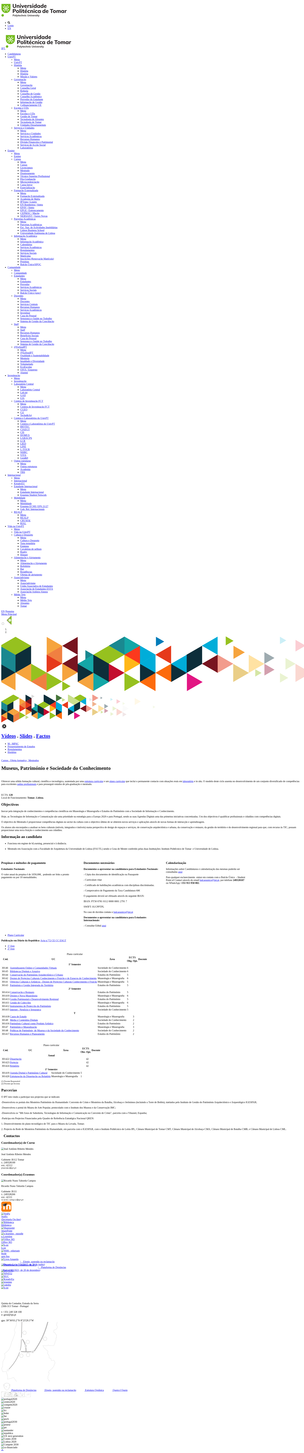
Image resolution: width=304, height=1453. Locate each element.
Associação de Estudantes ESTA (36, 589)
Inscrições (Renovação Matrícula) (37, 258)
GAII (23, 395)
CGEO (23, 409)
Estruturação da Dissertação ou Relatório (30, 1076)
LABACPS (26, 438)
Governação (20, 79)
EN (9, 28)
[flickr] (28, 1396)
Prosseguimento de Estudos (21, 746)
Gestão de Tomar (28, 116)
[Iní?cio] (34, 17)
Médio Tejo (19, 594)
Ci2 (22, 412)
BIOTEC (25, 426)
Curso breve (26, 184)
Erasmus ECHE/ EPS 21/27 (34, 506)
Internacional (14, 475)
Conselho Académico (31, 96)
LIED (23, 443)
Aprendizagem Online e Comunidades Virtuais (33, 968)
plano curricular (117, 781)
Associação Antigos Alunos (34, 591)
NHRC (24, 452)
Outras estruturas (22, 460)
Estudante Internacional (25, 486)
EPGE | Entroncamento (32, 210)
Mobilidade (19, 497)
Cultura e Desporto (23, 534)
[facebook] (4, 1396)
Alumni (24, 372)
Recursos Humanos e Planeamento (27, 1034)
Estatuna (24, 546)
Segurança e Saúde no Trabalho (36, 318)
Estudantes (19, 275)
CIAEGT (25, 429)
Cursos (17, 159)
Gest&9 (24, 458)
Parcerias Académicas (25, 219)
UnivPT (12, 56)
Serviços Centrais (29, 304)
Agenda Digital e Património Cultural (28, 1072)
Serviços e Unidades (24, 127)
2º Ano (11, 948)
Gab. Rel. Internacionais (32, 509)
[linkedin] (22, 1396)
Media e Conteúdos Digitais (24, 1020)
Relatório (14, 1066)
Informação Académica (25, 236)
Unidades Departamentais (33, 125)
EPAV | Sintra (27, 207)
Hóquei (24, 554)
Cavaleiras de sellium (30, 549)
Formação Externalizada (26, 190)
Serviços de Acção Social (33, 145)
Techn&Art (26, 415)
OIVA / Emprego (28, 369)
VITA (23, 455)
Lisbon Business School (32, 230)
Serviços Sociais (28, 253)
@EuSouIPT (20, 347)
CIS (22, 432)
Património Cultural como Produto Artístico (31, 1023)
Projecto (14, 1062)
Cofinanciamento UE (30, 105)
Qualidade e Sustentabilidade (34, 355)
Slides (26, 736)
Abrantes (24, 603)
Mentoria (24, 358)
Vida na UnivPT (16, 526)
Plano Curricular (16, 935)
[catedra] (6, 1285)
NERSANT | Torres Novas (34, 216)
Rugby (23, 552)
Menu (17, 59)
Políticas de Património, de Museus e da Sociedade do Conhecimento (44, 1030)
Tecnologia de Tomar (30, 122)
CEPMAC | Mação (29, 213)
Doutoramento (27, 173)
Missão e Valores (28, 76)
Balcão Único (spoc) (30, 293)
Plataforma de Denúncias (23, 1390)
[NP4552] (6, 1273)
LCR (22, 441)
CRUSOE (25, 520)
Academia (25, 469)
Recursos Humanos (30, 139)
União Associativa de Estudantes (36, 586)
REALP (18, 512)
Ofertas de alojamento (31, 574)
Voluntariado (26, 364)
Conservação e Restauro (22, 992)
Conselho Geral (28, 88)
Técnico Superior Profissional (35, 176)
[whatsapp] (34, 1396)
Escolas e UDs (21, 108)
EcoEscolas (26, 367)
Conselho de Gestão (30, 93)
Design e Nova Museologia (23, 995)
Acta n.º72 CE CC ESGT (53, 940)
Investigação (14, 375)
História (18, 65)
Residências (26, 571)
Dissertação (16, 1059)
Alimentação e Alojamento (27, 557)
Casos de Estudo (18, 1016)
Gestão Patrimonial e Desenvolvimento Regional (34, 999)
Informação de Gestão (31, 102)
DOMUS (25, 435)
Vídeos (8, 736)
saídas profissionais (26, 784)
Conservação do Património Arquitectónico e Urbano (36, 974)
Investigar (25, 312)
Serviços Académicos (31, 136)
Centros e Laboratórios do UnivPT (31, 418)
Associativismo (21, 577)
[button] (2, 1450)
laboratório (188, 781)
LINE (23, 446)
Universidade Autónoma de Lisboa (37, 233)
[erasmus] (6, 1282)
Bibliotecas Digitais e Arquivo (25, 971)
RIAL (23, 523)
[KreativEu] (7, 1279)
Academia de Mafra (30, 199)
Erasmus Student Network (33, 495)
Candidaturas (14, 53)
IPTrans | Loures (28, 201)
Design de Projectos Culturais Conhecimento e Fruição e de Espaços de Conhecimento (53, 978)
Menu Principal (9, 614)
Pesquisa (9, 611)
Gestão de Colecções (20, 1002)
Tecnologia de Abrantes (32, 119)
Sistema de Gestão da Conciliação (37, 321)
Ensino (11, 150)
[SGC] (5, 1276)
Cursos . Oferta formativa (14, 760)
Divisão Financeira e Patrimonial (36, 142)
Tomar (23, 606)
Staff (16, 324)
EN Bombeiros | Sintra (31, 204)
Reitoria (24, 90)
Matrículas (25, 256)
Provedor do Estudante (31, 99)
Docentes (18, 295)
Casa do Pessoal (28, 315)
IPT (3, 48)
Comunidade (14, 267)
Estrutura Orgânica (94, 1390)
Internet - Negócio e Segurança (25, 1009)
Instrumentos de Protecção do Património (30, 1006)
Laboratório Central (24, 384)
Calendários (26, 244)
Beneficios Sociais (29, 335)
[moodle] (6, 1211)
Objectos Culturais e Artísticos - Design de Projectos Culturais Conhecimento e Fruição (53, 981)
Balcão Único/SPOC (30, 264)
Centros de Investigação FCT (28, 401)
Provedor (24, 284)
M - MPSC (13, 743)
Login (11, 25)
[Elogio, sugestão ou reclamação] (10, 1259)
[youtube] (16, 1396)
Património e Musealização (23, 1027)
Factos (43, 736)
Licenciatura (26, 167)
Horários (12, 752)
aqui (104, 925)
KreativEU (19, 483)
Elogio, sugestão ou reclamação (60, 1390)
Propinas (24, 261)
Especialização (27, 187)
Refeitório (25, 566)
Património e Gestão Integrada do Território (31, 985)
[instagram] (10, 1396)
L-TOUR (25, 449)
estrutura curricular (94, 781)
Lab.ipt (23, 392)
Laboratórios (26, 147)
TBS (22, 472)
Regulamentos (27, 250)
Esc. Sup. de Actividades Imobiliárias (38, 227)
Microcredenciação (29, 182)
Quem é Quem (119, 1390)
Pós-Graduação (28, 179)
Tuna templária (27, 543)
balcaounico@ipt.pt (123, 912)
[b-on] (4, 1287)
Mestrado (25, 170)
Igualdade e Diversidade (32, 361)
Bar (22, 569)
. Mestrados (33, 760)
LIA (22, 398)
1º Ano (11, 946)
